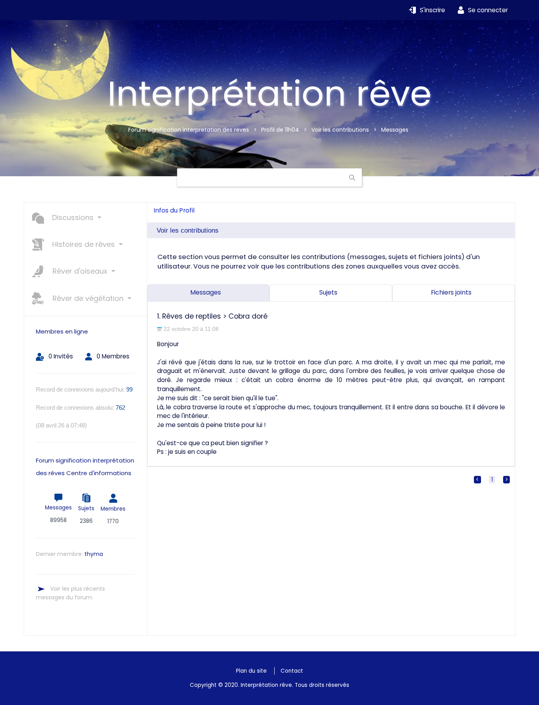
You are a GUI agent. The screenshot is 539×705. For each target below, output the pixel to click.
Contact (292, 671)
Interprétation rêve (269, 93)
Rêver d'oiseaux (80, 271)
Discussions (72, 217)
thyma (93, 554)
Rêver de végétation (88, 298)
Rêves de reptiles (191, 316)
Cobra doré (248, 316)
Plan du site (251, 671)
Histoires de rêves (83, 244)
